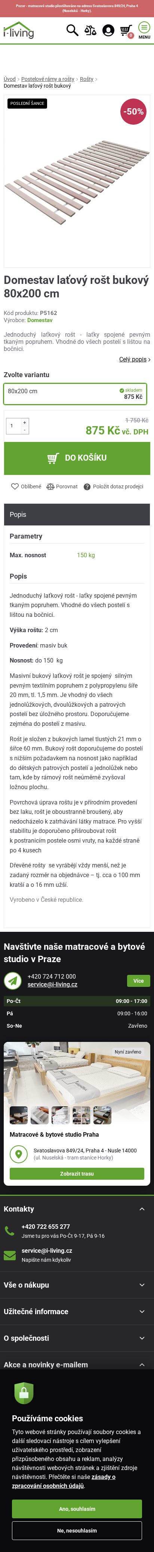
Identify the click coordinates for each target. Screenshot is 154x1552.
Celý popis (133, 359)
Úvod (10, 79)
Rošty (86, 79)
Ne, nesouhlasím (77, 1531)
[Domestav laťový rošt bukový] (77, 181)
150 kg (86, 555)
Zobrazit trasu (77, 1174)
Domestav (40, 320)
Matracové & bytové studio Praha (54, 1134)
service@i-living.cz (52, 984)
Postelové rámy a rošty (47, 79)
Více (138, 981)
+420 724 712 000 (52, 976)
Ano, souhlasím (77, 1509)
